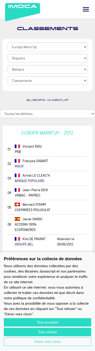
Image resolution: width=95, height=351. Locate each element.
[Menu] (86, 9)
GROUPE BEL (24, 244)
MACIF (19, 166)
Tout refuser (47, 332)
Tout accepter (48, 322)
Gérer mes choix (47, 342)
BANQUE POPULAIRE (30, 181)
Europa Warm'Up (47, 100)
